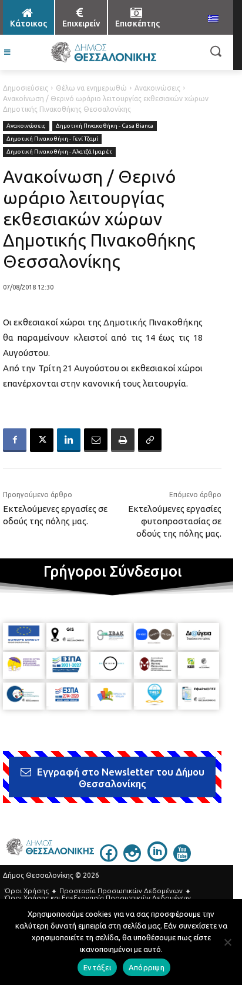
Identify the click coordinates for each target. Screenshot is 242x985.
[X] (41, 440)
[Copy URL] (150, 440)
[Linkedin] (68, 440)
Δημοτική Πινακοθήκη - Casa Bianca (104, 125)
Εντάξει (97, 967)
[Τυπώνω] (123, 440)
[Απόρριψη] (227, 942)
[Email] (95, 440)
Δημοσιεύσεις (25, 88)
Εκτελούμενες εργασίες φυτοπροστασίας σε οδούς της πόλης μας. (174, 521)
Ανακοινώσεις (157, 88)
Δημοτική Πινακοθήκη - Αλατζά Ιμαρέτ (59, 151)
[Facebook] (14, 440)
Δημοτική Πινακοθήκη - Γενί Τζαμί (52, 138)
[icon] (108, 858)
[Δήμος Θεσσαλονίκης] (103, 52)
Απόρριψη (146, 967)
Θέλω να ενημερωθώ (91, 88)
